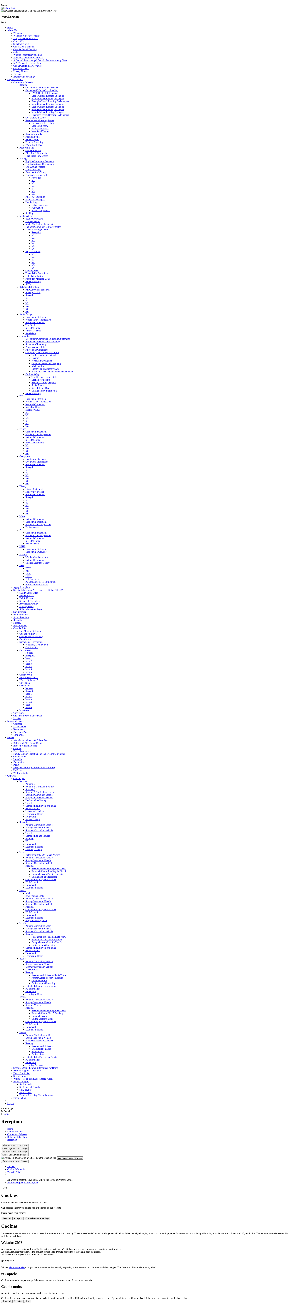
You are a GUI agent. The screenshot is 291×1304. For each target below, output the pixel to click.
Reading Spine (32, 136)
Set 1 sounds (25, 1084)
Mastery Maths (32, 221)
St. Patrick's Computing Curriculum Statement (47, 339)
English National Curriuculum (39, 164)
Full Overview (32, 579)
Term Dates (18, 734)
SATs (28, 284)
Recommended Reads (42, 1046)
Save (27, 1301)
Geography (24, 456)
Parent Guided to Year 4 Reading (47, 977)
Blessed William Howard (25, 745)
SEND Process (26, 595)
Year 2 (28, 661)
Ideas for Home (32, 328)
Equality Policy (26, 606)
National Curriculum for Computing (42, 341)
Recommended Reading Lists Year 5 (49, 1010)
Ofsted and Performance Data (27, 715)
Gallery (16, 52)
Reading (23, 85)
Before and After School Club (27, 743)
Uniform (17, 770)
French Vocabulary (34, 442)
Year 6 (28, 672)
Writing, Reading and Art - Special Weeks (33, 1079)
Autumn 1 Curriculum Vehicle (39, 786)
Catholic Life (19, 628)
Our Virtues (25, 639)
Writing (23, 158)
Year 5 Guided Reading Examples (48, 109)
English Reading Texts (36, 920)
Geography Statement (35, 459)
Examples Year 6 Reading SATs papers (50, 115)
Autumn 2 (30, 784)
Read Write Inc (26, 147)
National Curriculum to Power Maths (43, 227)
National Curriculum (35, 322)
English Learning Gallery (37, 175)
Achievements (32, 543)
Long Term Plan (33, 169)
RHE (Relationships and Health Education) (34, 767)
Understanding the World (44, 355)
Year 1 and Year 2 (40, 126)
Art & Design (25, 314)
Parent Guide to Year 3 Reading (47, 939)
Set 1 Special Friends (29, 1087)
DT (21, 396)
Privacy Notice (20, 71)
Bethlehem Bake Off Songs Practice (42, 855)
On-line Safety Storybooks (44, 390)
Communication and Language (46, 363)
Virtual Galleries (33, 330)
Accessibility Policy (28, 603)
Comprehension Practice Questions (48, 874)
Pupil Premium (20, 614)
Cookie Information (16, 1169)
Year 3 (28, 663)
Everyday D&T (32, 410)
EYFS (28, 568)
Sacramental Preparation (31, 642)
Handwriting (31, 202)
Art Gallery (30, 333)
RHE (21, 565)
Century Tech (31, 270)
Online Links (38, 1054)
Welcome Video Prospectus (26, 35)
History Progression (34, 491)
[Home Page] (8, 8)
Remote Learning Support (44, 382)
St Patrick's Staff (21, 44)
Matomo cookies (17, 1267)
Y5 (33, 191)
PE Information (32, 808)
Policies (17, 718)
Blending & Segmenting (37, 153)
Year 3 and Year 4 (40, 128)
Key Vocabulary (33, 251)
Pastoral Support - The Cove (27, 1070)
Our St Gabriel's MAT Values (27, 65)
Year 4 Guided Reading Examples (48, 106)
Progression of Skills (35, 347)
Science (23, 554)
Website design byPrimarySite (22, 1182)
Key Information (15, 79)
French (22, 429)
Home (10, 27)
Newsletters (19, 729)
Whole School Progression (38, 319)
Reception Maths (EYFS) (37, 278)
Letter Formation (40, 205)
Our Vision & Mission (24, 46)
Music (22, 516)
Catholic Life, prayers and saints (40, 805)
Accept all (18, 1218)
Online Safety (20, 756)
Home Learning (33, 281)
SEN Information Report (31, 609)
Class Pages (19, 778)
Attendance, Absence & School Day (30, 740)
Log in (10, 1103)
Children (11, 775)
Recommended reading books (39, 120)
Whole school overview (36, 557)
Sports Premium (21, 617)
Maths (28, 893)
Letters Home (19, 726)
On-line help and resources (44, 876)
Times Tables (31, 969)
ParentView (19, 762)
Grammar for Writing (35, 172)
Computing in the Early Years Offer (42, 352)
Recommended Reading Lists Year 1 (49, 868)
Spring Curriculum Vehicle (38, 827)
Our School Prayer (28, 633)
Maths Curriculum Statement (39, 224)
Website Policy (14, 1172)
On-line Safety (32, 374)
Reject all (6, 1218)
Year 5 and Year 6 (40, 131)
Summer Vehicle (33, 1005)
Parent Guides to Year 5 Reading (47, 1013)
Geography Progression (36, 461)
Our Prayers (25, 650)
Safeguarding (19, 612)
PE (20, 530)
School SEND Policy (29, 601)
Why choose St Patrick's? (25, 38)
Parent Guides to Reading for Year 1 (49, 871)
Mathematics (25, 216)
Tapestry (29, 803)
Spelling (29, 213)
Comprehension (39, 980)
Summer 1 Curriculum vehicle (39, 792)
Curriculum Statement (35, 317)
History (23, 486)
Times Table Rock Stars (36, 273)
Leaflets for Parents (41, 379)
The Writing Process (35, 167)
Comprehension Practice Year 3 (47, 942)
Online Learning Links (42, 1018)
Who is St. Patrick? (28, 680)
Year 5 (28, 669)
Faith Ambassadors (28, 677)
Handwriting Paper (41, 210)
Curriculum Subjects (23, 82)
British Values (20, 625)
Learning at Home (34, 814)
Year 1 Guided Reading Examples (48, 96)
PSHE (22, 546)
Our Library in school (35, 117)
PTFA (16, 764)
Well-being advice (22, 773)
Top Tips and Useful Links (44, 377)
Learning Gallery (33, 849)
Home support (32, 139)
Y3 (33, 186)
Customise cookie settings (37, 1218)
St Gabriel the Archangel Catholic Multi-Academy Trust (40, 60)
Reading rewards (33, 134)
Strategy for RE (32, 292)
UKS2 (28, 576)
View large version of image (15, 1145)
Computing (24, 336)
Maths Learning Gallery (36, 229)
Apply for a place (21, 587)
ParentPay (18, 759)
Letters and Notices (34, 811)
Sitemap (11, 1166)
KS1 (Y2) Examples (35, 197)
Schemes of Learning (35, 344)
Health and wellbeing (35, 800)
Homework (30, 816)
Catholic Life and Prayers (37, 835)
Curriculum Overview (36, 552)
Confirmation (31, 647)
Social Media (38, 385)
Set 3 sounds (25, 1092)
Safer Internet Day (40, 388)
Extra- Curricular (21, 1073)
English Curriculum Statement (39, 161)
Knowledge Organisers (36, 349)
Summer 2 (30, 789)
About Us (12, 30)
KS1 (27, 571)
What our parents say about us (27, 55)
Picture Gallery (32, 819)
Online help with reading (43, 945)
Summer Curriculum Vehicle (39, 830)
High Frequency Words (36, 156)
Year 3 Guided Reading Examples (48, 104)
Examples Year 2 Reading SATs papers (50, 101)
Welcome (17, 33)
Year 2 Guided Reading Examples (48, 98)
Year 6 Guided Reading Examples (48, 112)
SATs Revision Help (41, 1048)
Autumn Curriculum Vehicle (39, 825)
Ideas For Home (33, 407)
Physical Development (42, 360)
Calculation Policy (34, 276)
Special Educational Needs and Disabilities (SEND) (38, 590)
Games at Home (33, 150)
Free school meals (21, 751)
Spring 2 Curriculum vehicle (39, 795)
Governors (18, 713)
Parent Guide (38, 1051)
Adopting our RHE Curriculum (40, 582)
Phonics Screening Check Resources (36, 1095)
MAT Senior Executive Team (27, 63)
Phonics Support (21, 1081)
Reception (36, 177)
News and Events (15, 721)
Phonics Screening (34, 142)
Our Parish (24, 683)
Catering (17, 748)
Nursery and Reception (43, 123)
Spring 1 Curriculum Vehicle (39, 797)
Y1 (33, 180)
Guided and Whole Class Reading (41, 90)
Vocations (24, 710)
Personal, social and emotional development (52, 371)
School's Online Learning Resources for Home (35, 1068)
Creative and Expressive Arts (45, 369)
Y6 (33, 194)
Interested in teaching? (24, 76)
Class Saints (25, 685)
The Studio (30, 325)
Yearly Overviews (34, 218)
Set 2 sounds (25, 1089)
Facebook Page (20, 732)
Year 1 (28, 658)
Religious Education (29, 287)
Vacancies (18, 74)
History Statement (34, 489)
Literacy (35, 358)
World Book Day (33, 145)
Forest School (20, 1098)
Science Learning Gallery (37, 562)
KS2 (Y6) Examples (35, 199)
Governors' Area (21, 68)
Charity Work (25, 674)
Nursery (17, 623)
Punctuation (37, 207)
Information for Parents (36, 584)
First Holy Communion (36, 644)
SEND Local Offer (28, 592)
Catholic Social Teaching (25, 49)
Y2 (33, 183)
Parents (10, 737)
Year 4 (28, 666)
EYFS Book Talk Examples (45, 93)
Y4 (33, 188)
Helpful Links (26, 598)
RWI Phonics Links (34, 896)
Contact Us (18, 41)
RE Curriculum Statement (37, 289)
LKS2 (28, 573)
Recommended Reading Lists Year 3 (49, 937)
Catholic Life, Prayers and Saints (41, 1057)
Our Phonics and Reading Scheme (41, 87)
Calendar (17, 724)
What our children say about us (28, 57)
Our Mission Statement (30, 631)
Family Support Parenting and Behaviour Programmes (39, 754)
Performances (31, 527)
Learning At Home (34, 1065)
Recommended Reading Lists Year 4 (49, 975)
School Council (20, 1076)
